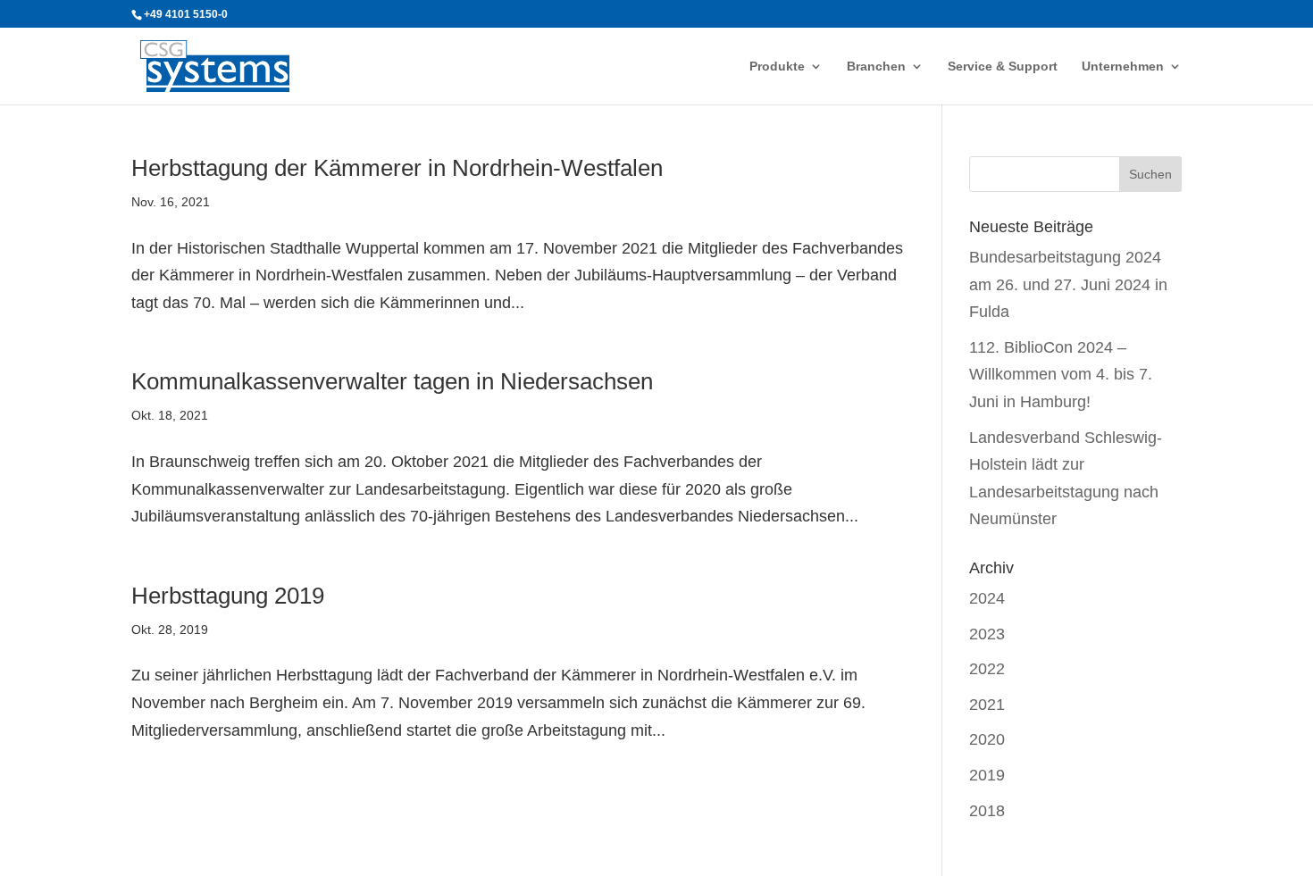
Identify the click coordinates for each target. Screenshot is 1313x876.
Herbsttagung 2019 (227, 595)
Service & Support (1003, 66)
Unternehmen (1123, 66)
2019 (987, 775)
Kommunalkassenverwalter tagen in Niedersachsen (392, 381)
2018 (987, 811)
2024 (987, 598)
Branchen (876, 66)
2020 (987, 739)
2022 (987, 669)
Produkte (777, 66)
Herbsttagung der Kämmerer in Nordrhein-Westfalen (397, 167)
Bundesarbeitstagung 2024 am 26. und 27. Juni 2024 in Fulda (1068, 284)
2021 (987, 704)
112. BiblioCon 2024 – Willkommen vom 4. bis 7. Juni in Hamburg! (1060, 374)
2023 (987, 634)
